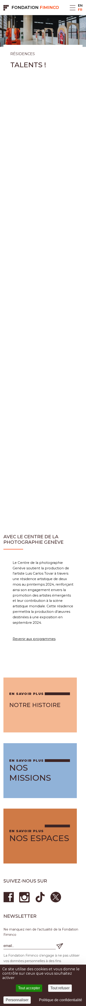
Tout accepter (29, 988)
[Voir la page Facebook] (8, 897)
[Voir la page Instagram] (24, 897)
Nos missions (30, 773)
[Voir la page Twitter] (55, 897)
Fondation (35, 7)
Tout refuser (59, 988)
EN (80, 5)
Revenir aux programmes (34, 639)
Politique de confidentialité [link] (60, 1000)
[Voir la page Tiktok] (40, 897)
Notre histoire (35, 705)
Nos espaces (39, 838)
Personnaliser (17, 1000)
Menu (72, 8)
